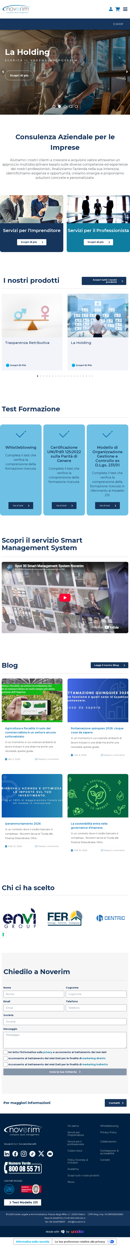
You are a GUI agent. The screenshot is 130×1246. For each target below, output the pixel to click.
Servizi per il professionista (76, 1143)
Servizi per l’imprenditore (76, 1133)
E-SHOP (118, 24)
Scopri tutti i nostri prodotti (83, 1175)
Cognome (72, 987)
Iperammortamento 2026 (23, 823)
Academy (73, 1169)
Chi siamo (73, 1126)
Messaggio (10, 1028)
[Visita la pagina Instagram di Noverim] (23, 1153)
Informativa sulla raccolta (32, 1241)
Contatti (105, 1160)
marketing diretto (93, 1058)
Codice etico (75, 1150)
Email (6, 1001)
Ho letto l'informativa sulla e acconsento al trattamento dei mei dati (57, 1052)
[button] (22, 1202)
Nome (7, 987)
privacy (47, 1052)
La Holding (81, 343)
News (71, 1182)
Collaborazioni (108, 1141)
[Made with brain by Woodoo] (65, 1231)
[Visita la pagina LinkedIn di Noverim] (6, 1153)
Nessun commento (48, 759)
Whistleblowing (109, 1126)
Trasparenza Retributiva (27, 343)
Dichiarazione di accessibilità (109, 1152)
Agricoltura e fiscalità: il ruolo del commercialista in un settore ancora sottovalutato (30, 732)
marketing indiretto (95, 1064)
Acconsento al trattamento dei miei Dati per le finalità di (56, 1058)
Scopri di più (19, 75)
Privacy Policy (108, 1132)
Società (8, 1015)
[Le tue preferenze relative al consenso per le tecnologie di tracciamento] (3, 934)
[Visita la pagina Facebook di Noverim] (15, 1153)
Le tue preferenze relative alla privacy (80, 1241)
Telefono (72, 1001)
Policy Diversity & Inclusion (78, 1161)
